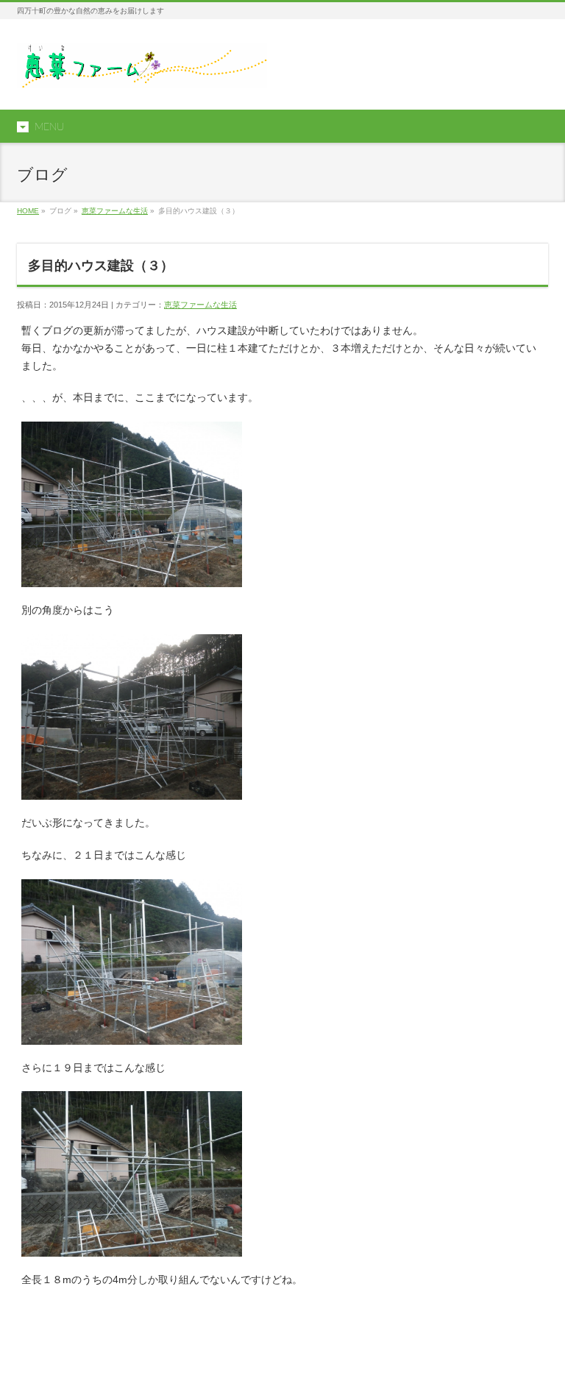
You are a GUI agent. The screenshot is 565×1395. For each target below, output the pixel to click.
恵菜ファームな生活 (115, 211)
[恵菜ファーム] (142, 71)
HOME (28, 211)
